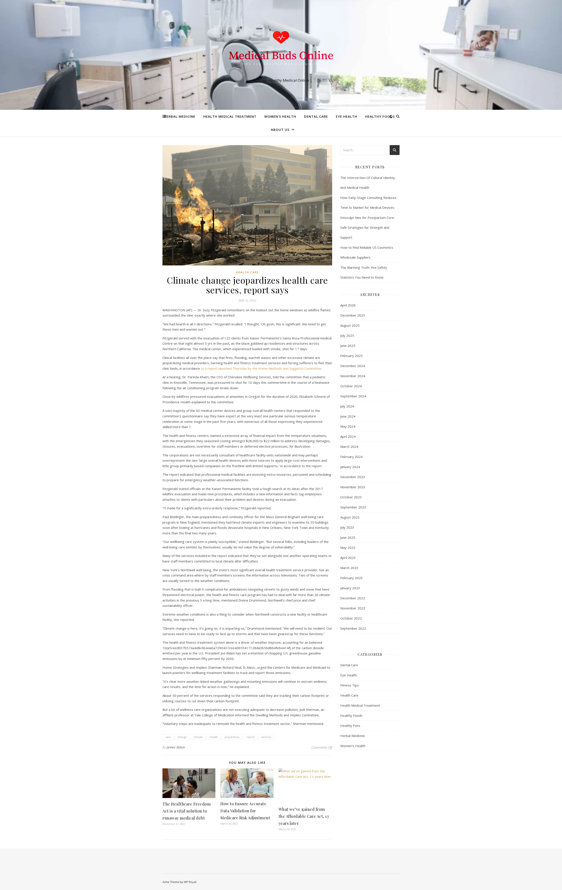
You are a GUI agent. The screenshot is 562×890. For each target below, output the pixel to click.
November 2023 (352, 487)
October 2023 (351, 497)
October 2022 (351, 618)
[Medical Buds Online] (281, 51)
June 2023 (347, 537)
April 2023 (348, 557)
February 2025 (351, 355)
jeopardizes (232, 737)
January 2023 (350, 588)
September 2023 (353, 507)
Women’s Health (280, 116)
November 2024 (352, 376)
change (182, 737)
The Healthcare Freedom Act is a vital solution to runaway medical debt (186, 811)
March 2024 (349, 446)
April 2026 (348, 305)
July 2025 (347, 335)
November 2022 (352, 608)
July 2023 (347, 527)
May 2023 (347, 547)
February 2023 (351, 578)
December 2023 (352, 477)
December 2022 (352, 598)
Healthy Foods (380, 116)
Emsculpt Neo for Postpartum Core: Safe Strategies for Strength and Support (367, 227)
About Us (280, 129)
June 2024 (347, 416)
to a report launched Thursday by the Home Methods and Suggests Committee (261, 368)
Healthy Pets (350, 725)
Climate (198, 737)
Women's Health (352, 746)
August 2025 (350, 325)
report (250, 737)
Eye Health (346, 116)
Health (214, 737)
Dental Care (316, 116)
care (168, 737)
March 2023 (349, 568)
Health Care (247, 272)
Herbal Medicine (179, 116)
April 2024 (348, 436)
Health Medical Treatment (229, 116)
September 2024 (353, 396)
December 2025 (352, 315)
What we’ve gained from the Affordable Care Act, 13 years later (304, 816)
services (266, 737)
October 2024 (351, 386)
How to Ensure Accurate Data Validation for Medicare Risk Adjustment (245, 810)
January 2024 (350, 467)
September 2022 (353, 628)
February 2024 (351, 456)
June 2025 (347, 345)
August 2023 (350, 517)
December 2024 (352, 366)
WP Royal (190, 882)
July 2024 (347, 406)
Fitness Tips (349, 685)
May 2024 (347, 426)
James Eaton (176, 747)
